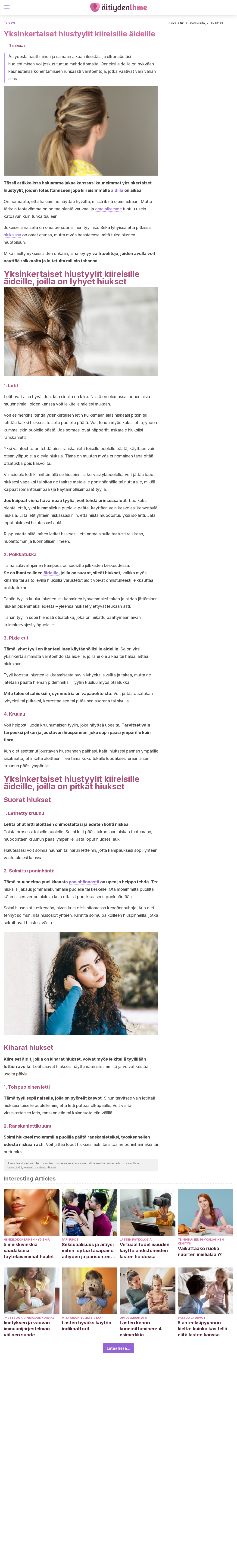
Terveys (10, 22)
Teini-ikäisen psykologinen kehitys (201, 1241)
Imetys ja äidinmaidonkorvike (29, 1317)
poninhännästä (84, 881)
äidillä (117, 190)
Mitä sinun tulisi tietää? (82, 1317)
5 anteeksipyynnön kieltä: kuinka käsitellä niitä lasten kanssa (202, 1329)
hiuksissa (12, 234)
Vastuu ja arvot (192, 1317)
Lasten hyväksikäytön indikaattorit (86, 1325)
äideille (51, 572)
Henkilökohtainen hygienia (27, 1239)
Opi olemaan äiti (133, 1317)
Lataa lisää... (118, 1348)
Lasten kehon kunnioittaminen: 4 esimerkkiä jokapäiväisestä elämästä (141, 1329)
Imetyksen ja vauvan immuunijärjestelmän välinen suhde (27, 1329)
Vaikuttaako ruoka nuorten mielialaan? (200, 1251)
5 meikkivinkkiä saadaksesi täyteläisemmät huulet (29, 1250)
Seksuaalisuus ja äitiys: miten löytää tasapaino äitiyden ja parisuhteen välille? (88, 1251)
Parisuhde (70, 1239)
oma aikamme (108, 208)
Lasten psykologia (136, 1239)
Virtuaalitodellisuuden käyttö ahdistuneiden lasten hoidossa (144, 1250)
